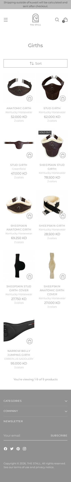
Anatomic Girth (19, 108)
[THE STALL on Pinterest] (18, 449)
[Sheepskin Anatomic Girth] (19, 205)
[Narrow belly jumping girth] (19, 330)
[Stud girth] (19, 144)
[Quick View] (29, 98)
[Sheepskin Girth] (52, 205)
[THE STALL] (35, 20)
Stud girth (18, 164)
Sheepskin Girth (52, 225)
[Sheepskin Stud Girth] (52, 144)
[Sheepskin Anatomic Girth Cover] (52, 265)
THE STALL (34, 463)
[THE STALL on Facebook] (6, 449)
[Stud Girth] (52, 87)
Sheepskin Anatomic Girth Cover (52, 290)
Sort (38, 63)
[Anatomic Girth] (19, 87)
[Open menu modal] (6, 19)
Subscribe (59, 435)
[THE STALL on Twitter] (12, 449)
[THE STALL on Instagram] (24, 449)
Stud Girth (52, 108)
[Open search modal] (57, 19)
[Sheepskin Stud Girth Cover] (19, 265)
